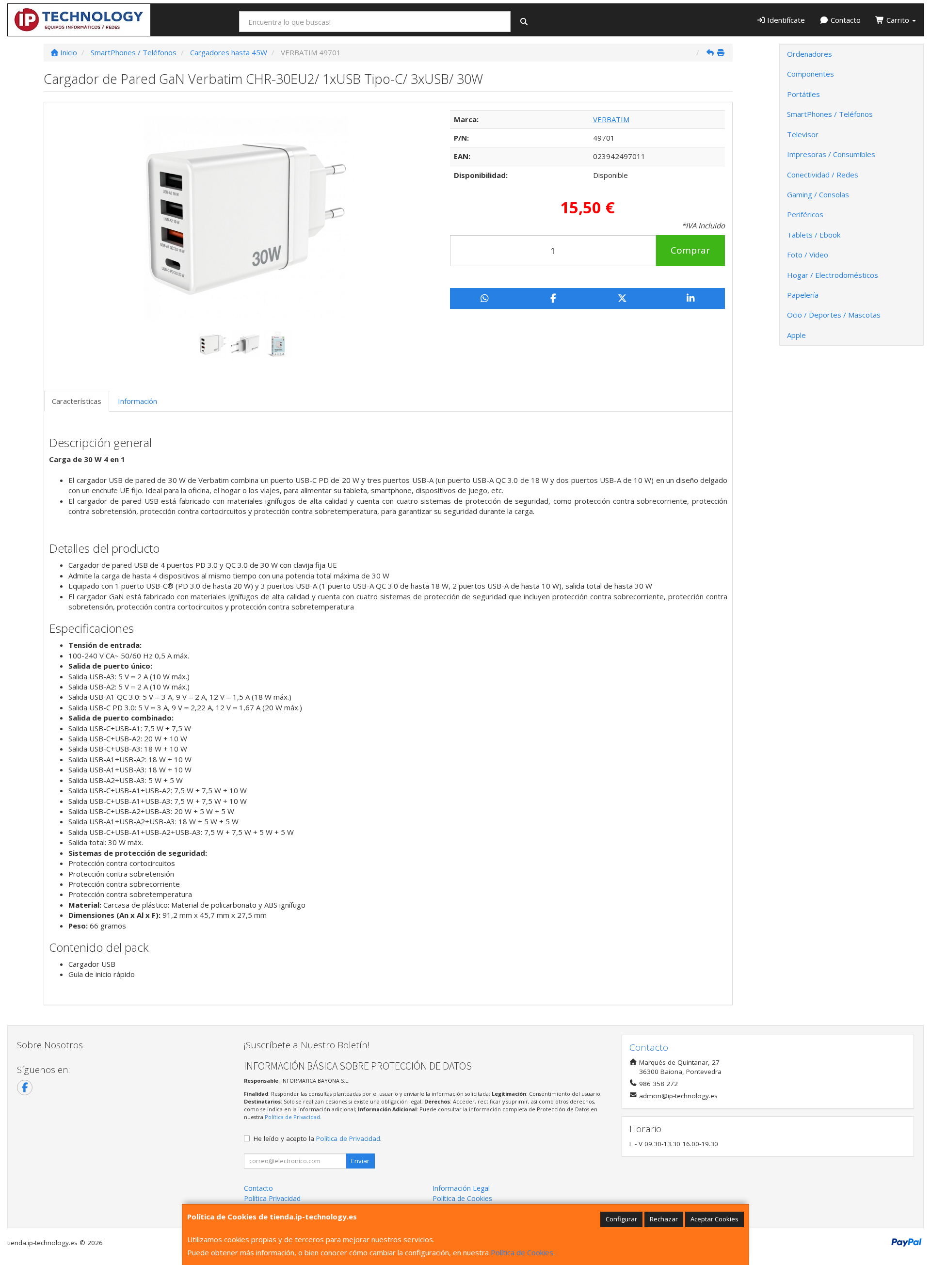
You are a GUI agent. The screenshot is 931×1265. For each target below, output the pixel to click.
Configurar (621, 1219)
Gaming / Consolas (818, 194)
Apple (796, 335)
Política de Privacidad (292, 1117)
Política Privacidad (272, 1198)
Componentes (810, 74)
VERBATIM (611, 119)
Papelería (803, 295)
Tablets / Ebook (813, 235)
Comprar (690, 250)
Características (76, 401)
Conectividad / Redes (822, 174)
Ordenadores (809, 54)
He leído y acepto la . (318, 1138)
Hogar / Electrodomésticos (832, 275)
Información (137, 401)
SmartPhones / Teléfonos (830, 114)
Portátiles (803, 94)
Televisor (803, 134)
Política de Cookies (522, 1252)
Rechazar (664, 1219)
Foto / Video (807, 254)
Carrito (897, 20)
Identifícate (785, 20)
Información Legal (461, 1188)
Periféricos (805, 214)
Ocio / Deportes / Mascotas (834, 315)
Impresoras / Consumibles (831, 154)
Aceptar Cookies (714, 1219)
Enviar (360, 1160)
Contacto (845, 20)
